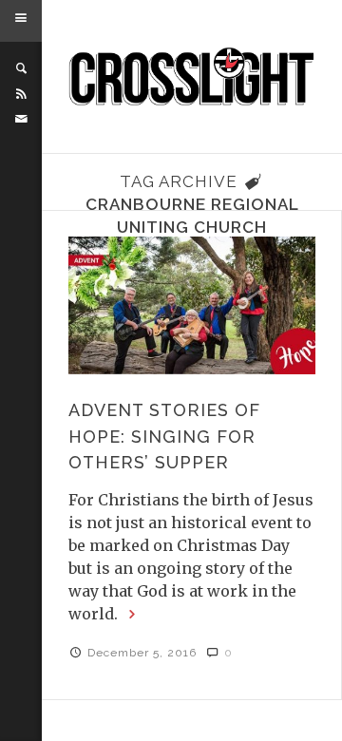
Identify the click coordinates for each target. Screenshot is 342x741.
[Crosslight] (192, 77)
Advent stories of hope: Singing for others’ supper (164, 436)
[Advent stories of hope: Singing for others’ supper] (191, 305)
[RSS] (20, 94)
